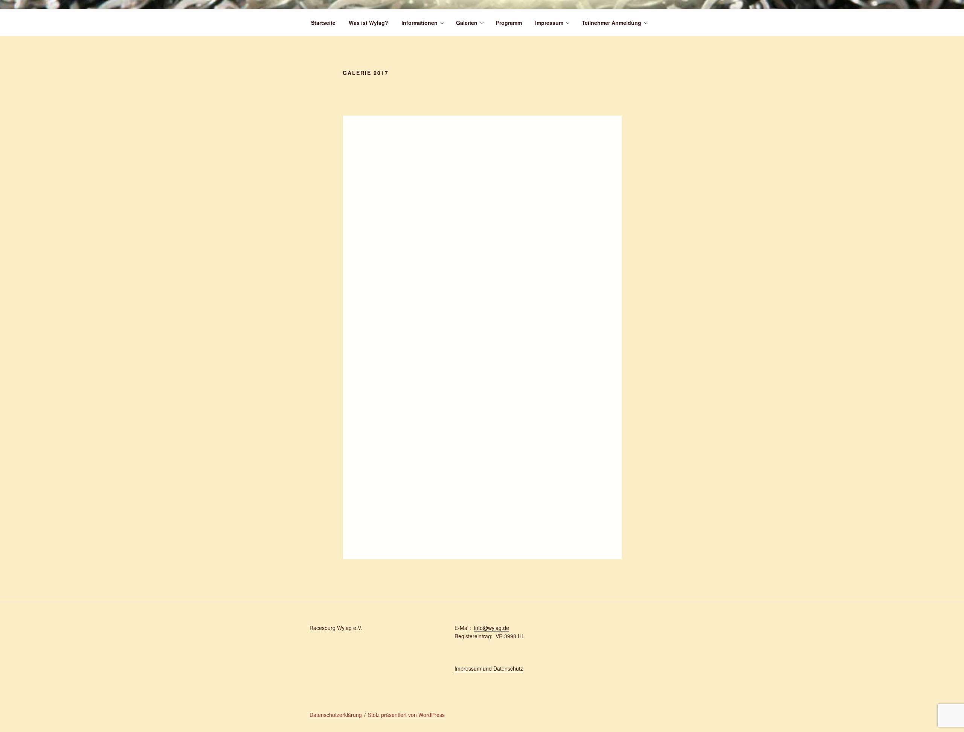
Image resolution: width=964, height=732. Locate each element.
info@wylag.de (491, 627)
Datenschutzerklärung (336, 714)
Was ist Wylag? (368, 22)
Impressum (549, 22)
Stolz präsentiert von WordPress (406, 714)
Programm (509, 22)
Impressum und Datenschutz (489, 668)
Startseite (323, 22)
